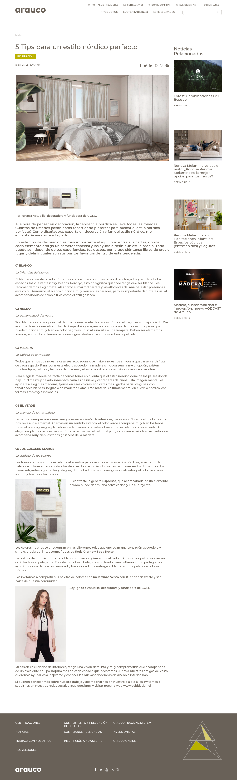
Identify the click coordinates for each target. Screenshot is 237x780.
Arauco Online (124, 740)
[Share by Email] (161, 65)
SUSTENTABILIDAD (135, 11)
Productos (109, 11)
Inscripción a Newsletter (84, 740)
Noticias (22, 731)
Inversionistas (187, 5)
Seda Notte (105, 551)
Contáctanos (135, 5)
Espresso (109, 481)
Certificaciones (27, 722)
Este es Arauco (164, 11)
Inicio (18, 34)
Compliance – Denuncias (83, 731)
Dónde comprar (161, 5)
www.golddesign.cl (137, 685)
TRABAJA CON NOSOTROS (33, 740)
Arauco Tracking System (132, 722)
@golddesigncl (80, 685)
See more (180, 105)
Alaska (129, 562)
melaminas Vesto (106, 577)
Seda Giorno (84, 551)
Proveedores (25, 749)
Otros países (211, 5)
